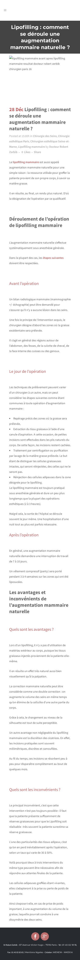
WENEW (57, 952)
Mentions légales (34, 952)
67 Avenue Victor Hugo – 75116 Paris (38, 945)
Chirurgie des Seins (45, 136)
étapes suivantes (53, 258)
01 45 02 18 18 (69, 945)
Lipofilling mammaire (31, 146)
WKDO (67, 952)
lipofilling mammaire (26, 162)
